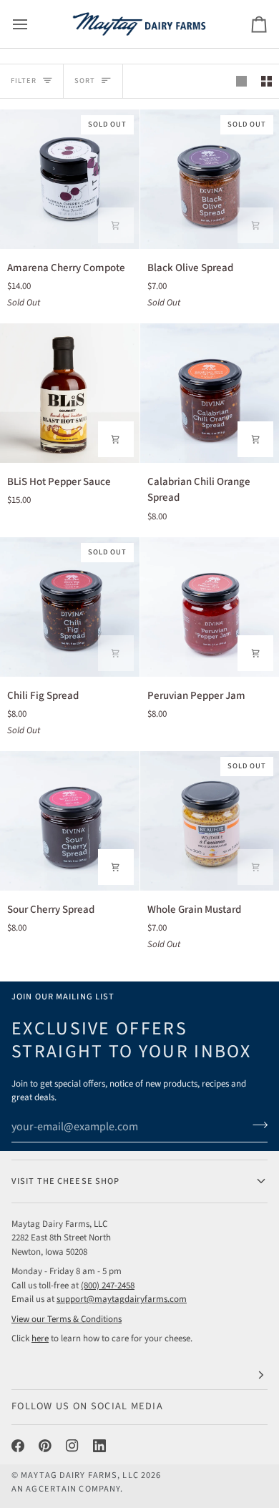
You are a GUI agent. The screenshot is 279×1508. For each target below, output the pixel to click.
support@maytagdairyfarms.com (122, 1299)
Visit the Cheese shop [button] (65, 1181)
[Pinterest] (45, 1445)
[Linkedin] (99, 1445)
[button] (139, 1375)
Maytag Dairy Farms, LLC (80, 1475)
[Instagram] (72, 1445)
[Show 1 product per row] (241, 81)
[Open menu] (32, 24)
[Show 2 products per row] (266, 81)
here (40, 1338)
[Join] (256, 1125)
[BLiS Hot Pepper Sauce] (70, 393)
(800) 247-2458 (107, 1285)
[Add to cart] (116, 225)
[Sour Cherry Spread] (70, 821)
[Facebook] (17, 1445)
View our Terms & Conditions (66, 1319)
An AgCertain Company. (67, 1488)
